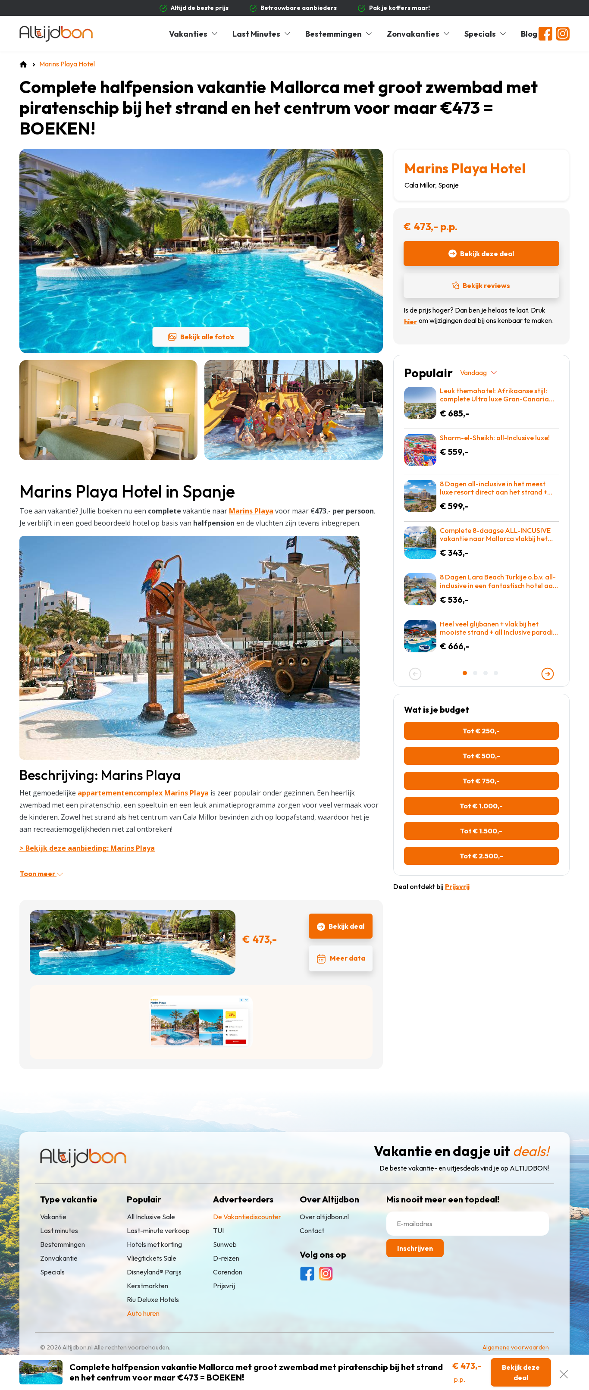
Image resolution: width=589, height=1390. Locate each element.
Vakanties (188, 34)
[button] (466, 673)
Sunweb (225, 1244)
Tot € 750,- (481, 780)
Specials (480, 34)
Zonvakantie (59, 1258)
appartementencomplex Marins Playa (143, 793)
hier (410, 321)
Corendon (227, 1272)
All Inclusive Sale (151, 1216)
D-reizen (226, 1258)
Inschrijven (415, 1248)
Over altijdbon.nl (324, 1216)
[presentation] (415, 674)
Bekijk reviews (486, 285)
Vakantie (53, 1216)
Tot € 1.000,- (481, 805)
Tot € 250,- (481, 730)
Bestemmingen (333, 34)
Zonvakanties (413, 34)
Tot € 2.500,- (481, 856)
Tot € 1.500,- (481, 830)
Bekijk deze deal (487, 253)
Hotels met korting (154, 1244)
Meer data (347, 958)
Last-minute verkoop (158, 1230)
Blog (529, 34)
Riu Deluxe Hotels (153, 1299)
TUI (218, 1230)
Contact (312, 1230)
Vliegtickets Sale (151, 1258)
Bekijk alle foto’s (207, 336)
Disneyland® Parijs (154, 1272)
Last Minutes (256, 34)
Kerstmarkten (147, 1285)
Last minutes (59, 1230)
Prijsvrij (224, 1285)
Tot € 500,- (481, 755)
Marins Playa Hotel (465, 168)
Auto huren (143, 1313)
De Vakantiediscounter (247, 1216)
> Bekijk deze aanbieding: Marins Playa (87, 848)
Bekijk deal (346, 926)
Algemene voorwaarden (515, 1347)
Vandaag (473, 372)
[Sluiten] (564, 1372)
